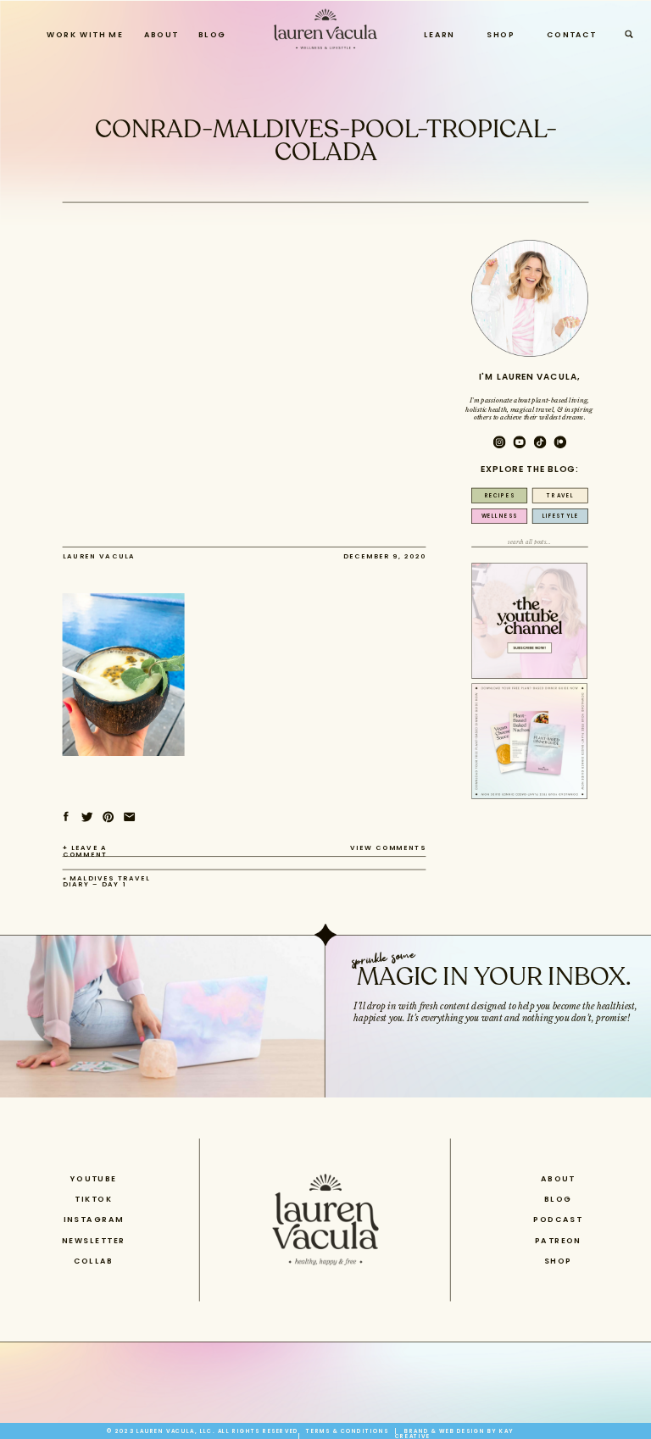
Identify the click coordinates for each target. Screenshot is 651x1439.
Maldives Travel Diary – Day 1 (107, 881)
